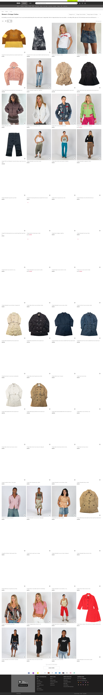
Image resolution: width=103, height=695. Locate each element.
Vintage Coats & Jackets (81, 14)
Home (3, 11)
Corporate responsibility (54, 681)
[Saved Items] (82, 3)
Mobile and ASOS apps (67, 678)
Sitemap (38, 686)
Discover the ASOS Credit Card (68, 686)
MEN (30, 3)
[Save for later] (24, 52)
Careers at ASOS (52, 680)
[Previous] (67, 14)
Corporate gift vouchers (67, 681)
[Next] (100, 14)
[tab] (18, 6)
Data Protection (39, 688)
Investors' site (52, 683)
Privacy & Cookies (76, 693)
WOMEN (24, 3)
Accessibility (84, 693)
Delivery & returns (39, 681)
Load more (51, 667)
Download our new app (72, 0)
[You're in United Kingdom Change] (85, 1)
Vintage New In (72, 14)
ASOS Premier (39, 683)
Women (6, 11)
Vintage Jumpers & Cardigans (92, 14)
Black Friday (65, 683)
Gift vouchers (66, 680)
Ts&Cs (81, 693)
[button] (78, 682)
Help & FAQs (81, 0)
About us (51, 678)
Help (37, 678)
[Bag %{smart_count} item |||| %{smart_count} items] (85, 3)
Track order (38, 680)
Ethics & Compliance (40, 689)
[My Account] (79, 3)
